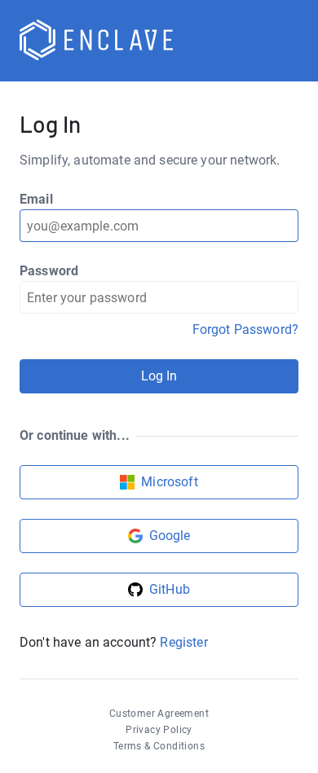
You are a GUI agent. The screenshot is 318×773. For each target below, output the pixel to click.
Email (36, 199)
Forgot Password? (245, 329)
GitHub (169, 589)
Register (183, 642)
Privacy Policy (159, 730)
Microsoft (169, 482)
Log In (159, 376)
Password (49, 271)
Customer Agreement (159, 713)
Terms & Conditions (159, 746)
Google (170, 535)
